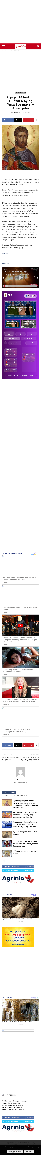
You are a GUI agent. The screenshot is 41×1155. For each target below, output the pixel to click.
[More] (37, 120)
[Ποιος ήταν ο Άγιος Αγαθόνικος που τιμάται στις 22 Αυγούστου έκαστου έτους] (7, 843)
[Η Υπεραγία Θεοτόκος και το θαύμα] (7, 853)
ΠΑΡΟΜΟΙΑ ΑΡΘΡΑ (9, 792)
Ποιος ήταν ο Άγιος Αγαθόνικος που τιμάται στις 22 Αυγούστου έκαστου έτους (25, 843)
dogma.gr (5, 253)
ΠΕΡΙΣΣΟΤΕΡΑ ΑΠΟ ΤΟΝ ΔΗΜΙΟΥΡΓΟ (15, 795)
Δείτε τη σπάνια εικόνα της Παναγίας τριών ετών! (30, 759)
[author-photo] (20, 777)
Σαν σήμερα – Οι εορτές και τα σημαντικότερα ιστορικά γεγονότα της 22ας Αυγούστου (25, 824)
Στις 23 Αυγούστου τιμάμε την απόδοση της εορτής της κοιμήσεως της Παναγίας (25, 814)
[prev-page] (3, 861)
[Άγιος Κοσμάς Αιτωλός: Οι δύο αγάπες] (7, 834)
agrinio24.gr (6, 263)
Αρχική (4, 51)
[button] (3, 46)
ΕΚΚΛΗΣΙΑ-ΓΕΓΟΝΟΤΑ (14, 51)
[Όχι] (39, 1148)
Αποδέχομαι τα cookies (15, 1151)
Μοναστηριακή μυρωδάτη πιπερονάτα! (10, 759)
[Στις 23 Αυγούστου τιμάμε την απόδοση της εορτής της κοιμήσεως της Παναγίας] (7, 814)
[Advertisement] (20, 21)
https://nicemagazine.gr (20, 782)
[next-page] (6, 861)
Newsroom (17, 112)
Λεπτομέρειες (29, 1151)
